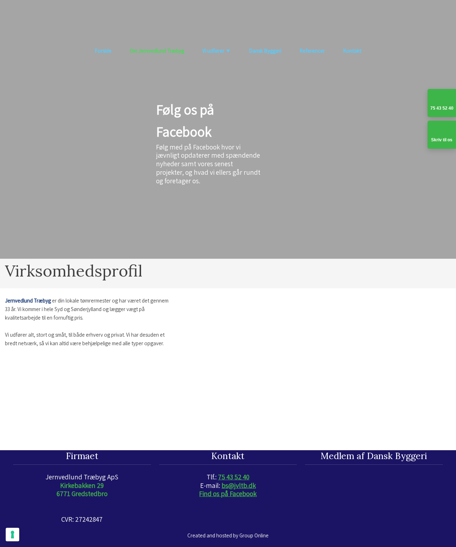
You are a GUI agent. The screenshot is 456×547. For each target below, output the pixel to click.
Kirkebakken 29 (82, 485)
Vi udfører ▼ (216, 50)
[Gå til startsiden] (228, 22)
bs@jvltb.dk (239, 485)
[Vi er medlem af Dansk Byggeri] (374, 480)
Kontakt (352, 50)
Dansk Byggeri (265, 50)
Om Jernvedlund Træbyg (157, 50)
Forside (103, 50)
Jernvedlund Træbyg (28, 300)
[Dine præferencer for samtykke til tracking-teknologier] (12, 534)
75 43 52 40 (233, 477)
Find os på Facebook (227, 493)
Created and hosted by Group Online (228, 535)
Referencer (312, 50)
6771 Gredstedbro (82, 493)
